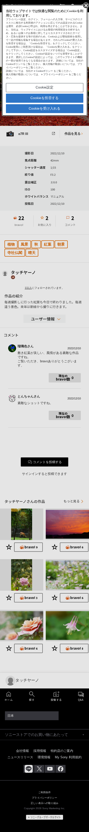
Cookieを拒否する (44, 98)
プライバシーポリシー (55, 74)
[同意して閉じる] (85, 5)
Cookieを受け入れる (44, 108)
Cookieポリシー (44, 71)
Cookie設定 (44, 87)
